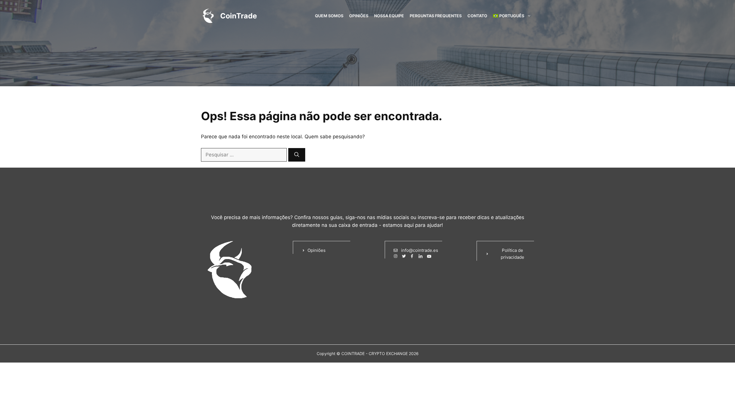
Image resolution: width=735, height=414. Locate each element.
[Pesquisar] (296, 155)
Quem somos (329, 15)
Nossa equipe (389, 15)
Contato (477, 15)
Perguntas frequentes (436, 15)
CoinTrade (238, 16)
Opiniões (358, 15)
